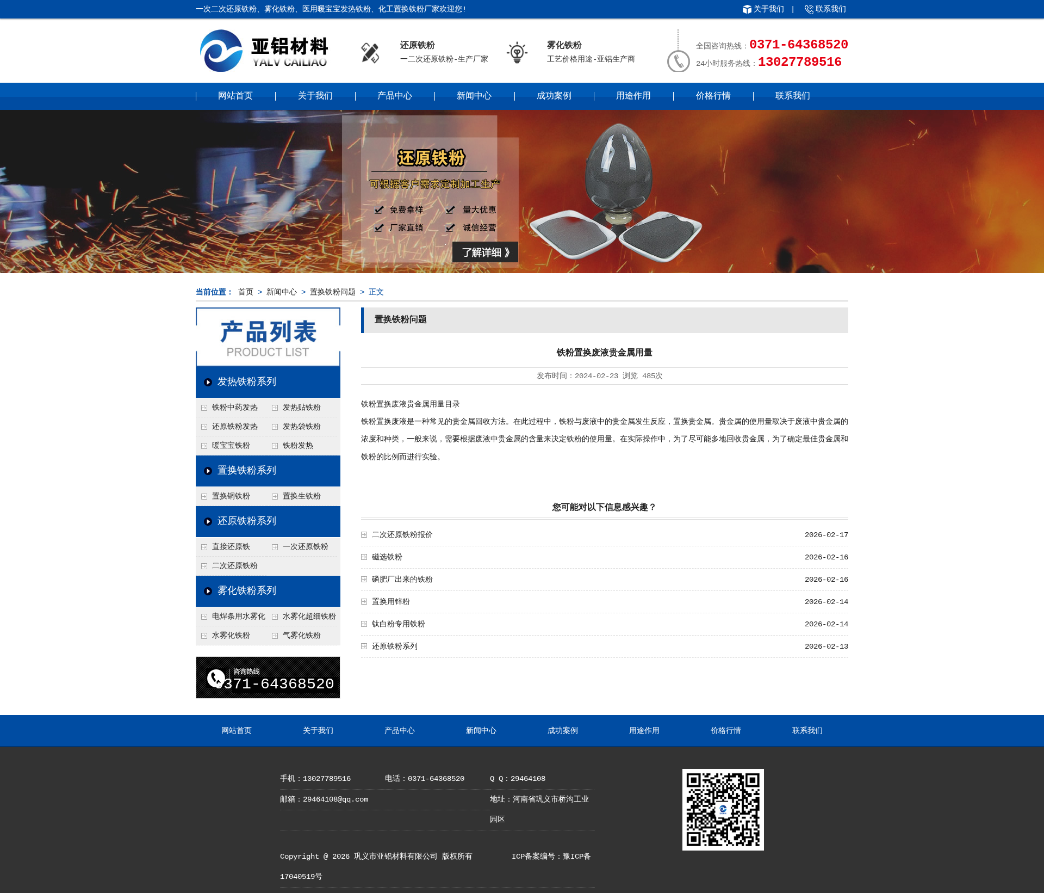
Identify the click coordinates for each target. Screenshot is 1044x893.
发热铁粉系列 (246, 382)
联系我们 (831, 9)
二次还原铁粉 (235, 566)
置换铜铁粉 (231, 496)
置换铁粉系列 (246, 470)
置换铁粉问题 (333, 292)
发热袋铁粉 (302, 426)
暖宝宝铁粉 (231, 445)
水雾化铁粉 (231, 635)
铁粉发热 (298, 445)
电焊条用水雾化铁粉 (230, 619)
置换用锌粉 (391, 602)
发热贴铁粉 (302, 407)
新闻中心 (474, 96)
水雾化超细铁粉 (309, 616)
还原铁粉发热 (235, 426)
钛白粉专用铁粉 (398, 624)
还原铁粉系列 (246, 521)
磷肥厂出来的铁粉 (402, 579)
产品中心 (394, 96)
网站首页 (235, 96)
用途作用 (633, 96)
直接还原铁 (231, 547)
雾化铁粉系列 (246, 591)
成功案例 (554, 96)
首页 (245, 292)
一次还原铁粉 (305, 547)
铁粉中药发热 (235, 407)
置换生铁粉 (302, 496)
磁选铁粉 (387, 557)
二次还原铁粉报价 (402, 535)
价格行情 (713, 96)
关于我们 (769, 9)
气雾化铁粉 (302, 635)
